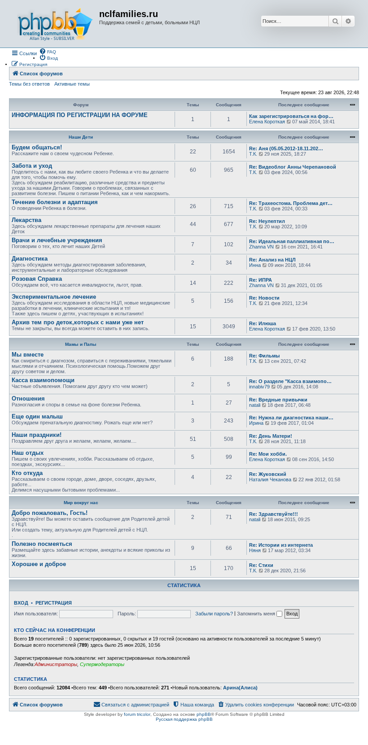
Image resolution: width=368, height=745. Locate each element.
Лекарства (26, 220)
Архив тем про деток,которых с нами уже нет (78, 322)
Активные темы (72, 84)
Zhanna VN (261, 246)
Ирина (256, 423)
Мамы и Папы (80, 344)
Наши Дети (81, 137)
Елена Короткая (267, 121)
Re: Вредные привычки (278, 399)
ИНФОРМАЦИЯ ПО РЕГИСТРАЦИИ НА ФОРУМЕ (80, 115)
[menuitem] (47, 51)
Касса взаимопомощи (43, 380)
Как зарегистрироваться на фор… (291, 116)
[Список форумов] (55, 23)
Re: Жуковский (267, 474)
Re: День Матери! (270, 436)
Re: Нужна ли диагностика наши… (291, 417)
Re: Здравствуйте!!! (273, 514)
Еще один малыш (37, 416)
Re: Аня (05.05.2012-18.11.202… (286, 148)
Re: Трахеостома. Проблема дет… (291, 203)
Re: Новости (264, 298)
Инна (255, 265)
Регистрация (53, 603)
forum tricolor (137, 714)
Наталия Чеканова (270, 479)
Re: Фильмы (264, 355)
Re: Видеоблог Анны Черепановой (292, 167)
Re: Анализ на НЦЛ (272, 259)
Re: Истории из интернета (281, 545)
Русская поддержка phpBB (184, 719)
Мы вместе (28, 354)
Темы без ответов (29, 84)
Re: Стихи (261, 565)
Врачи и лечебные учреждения (57, 240)
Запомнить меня (256, 613)
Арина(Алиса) (240, 687)
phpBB (204, 714)
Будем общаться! (37, 147)
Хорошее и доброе (39, 564)
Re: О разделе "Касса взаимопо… (290, 381)
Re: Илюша (262, 323)
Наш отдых (28, 452)
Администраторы (56, 664)
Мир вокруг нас (81, 502)
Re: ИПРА (260, 280)
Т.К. (253, 154)
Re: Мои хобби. (268, 454)
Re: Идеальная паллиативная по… (291, 241)
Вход (21, 603)
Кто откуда (27, 473)
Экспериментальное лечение (54, 296)
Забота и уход (32, 165)
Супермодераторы (102, 664)
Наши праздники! (36, 434)
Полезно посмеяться (42, 543)
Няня (255, 550)
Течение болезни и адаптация (55, 202)
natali (254, 405)
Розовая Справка (37, 278)
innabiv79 (259, 386)
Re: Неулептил (267, 221)
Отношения (28, 398)
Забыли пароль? (214, 613)
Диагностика (30, 258)
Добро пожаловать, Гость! (50, 513)
